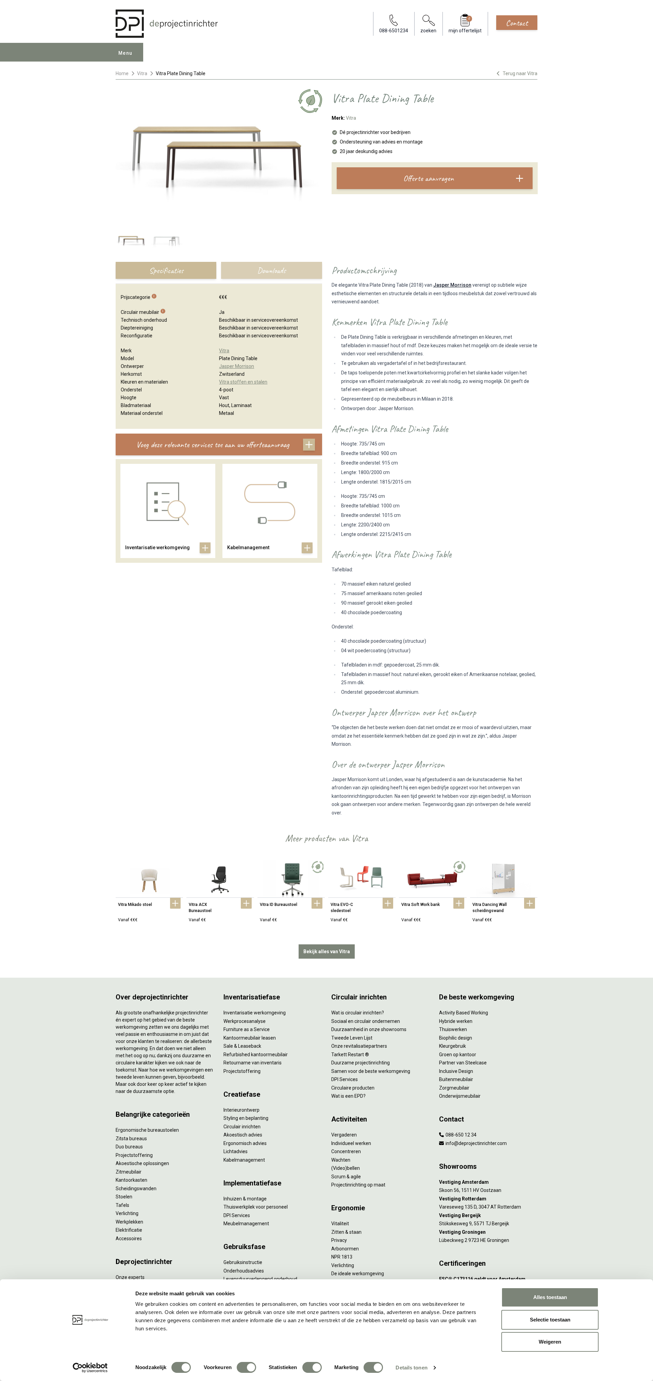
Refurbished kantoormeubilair (255, 1054)
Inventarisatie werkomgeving (254, 1012)
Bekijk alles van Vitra (326, 951)
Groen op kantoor (457, 1054)
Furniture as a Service (246, 1029)
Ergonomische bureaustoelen (147, 1130)
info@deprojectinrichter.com (476, 1143)
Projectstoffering (134, 1155)
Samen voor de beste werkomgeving (370, 1071)
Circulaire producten (352, 1088)
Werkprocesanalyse (244, 1021)
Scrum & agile (346, 1176)
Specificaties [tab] (166, 270)
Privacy (339, 1240)
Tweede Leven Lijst (351, 1038)
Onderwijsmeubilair (460, 1096)
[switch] (246, 1367)
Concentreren (346, 1151)
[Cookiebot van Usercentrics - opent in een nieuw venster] (90, 1368)
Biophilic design (455, 1038)
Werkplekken (129, 1222)
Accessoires (129, 1238)
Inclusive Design (456, 1071)
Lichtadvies (235, 1151)
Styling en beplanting (245, 1118)
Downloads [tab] (271, 270)
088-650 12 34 (460, 1135)
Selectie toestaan (550, 1320)
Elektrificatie (129, 1230)
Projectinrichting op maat (358, 1185)
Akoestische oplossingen (142, 1163)
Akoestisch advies (242, 1135)
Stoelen (124, 1196)
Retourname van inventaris (252, 1062)
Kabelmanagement (244, 1160)
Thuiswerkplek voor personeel (255, 1207)
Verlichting (127, 1213)
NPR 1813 (341, 1257)
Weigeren (550, 1342)
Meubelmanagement (246, 1223)
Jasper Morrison (452, 285)
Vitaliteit (340, 1223)
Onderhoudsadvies (243, 1271)
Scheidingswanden (136, 1188)
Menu (125, 53)
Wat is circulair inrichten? (357, 1012)
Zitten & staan (346, 1232)
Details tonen (411, 1367)
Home (122, 73)
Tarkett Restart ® (350, 1054)
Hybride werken (455, 1021)
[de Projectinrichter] (167, 24)
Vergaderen (344, 1135)
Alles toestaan (550, 1297)
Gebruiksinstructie (242, 1262)
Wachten (340, 1160)
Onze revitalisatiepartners (359, 1046)
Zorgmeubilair (454, 1088)
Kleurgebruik (452, 1046)
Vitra (142, 73)
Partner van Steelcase (463, 1062)
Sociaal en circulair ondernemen (365, 1021)
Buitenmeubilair (456, 1079)
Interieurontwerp (241, 1110)
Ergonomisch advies (245, 1143)
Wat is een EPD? (348, 1096)
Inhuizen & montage (245, 1198)
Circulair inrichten (242, 1126)
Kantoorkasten (131, 1180)
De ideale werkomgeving (357, 1273)
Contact (517, 23)
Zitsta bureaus (131, 1138)
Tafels (122, 1205)
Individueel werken (351, 1143)
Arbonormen (345, 1248)
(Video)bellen (345, 1168)
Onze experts (130, 1277)
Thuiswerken (453, 1029)
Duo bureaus (129, 1146)
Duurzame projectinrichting (360, 1062)
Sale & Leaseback (242, 1046)
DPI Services (236, 1215)
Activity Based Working (463, 1012)
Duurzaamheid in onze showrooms (368, 1029)
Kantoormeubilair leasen (249, 1038)
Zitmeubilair (128, 1172)
